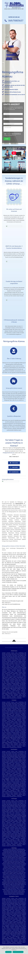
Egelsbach (13, 661)
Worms (15, 698)
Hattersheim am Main (17, 668)
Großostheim (9, 667)
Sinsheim (3, 691)
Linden (15, 678)
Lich (24, 677)
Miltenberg (12, 680)
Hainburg (7, 668)
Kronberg (10, 676)
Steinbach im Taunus (16, 693)
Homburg (8, 672)
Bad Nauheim (15, 655)
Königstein (4, 676)
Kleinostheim (18, 674)
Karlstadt (23, 673)
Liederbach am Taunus (6, 678)
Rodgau (11, 688)
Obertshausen (4, 685)
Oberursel (9, 685)
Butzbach (23, 658)
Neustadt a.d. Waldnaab (11, 683)
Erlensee (24, 661)
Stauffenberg (10, 693)
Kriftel (7, 676)
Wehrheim (16, 695)
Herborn (23, 669)
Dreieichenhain (4, 661)
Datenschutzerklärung (16, 133)
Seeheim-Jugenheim (15, 690)
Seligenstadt (23, 690)
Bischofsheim (23, 657)
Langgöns (10, 677)
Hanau (11, 668)
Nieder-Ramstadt (16, 684)
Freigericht (23, 663)
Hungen (16, 672)
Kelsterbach (9, 674)
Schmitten (19, 689)
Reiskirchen (24, 687)
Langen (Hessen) (5, 677)
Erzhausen (4, 662)
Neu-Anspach (17, 682)
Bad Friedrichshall (20, 654)
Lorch (3, 679)
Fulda (13, 665)
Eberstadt (9, 661)
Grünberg (24, 667)
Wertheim (14, 696)
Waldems (8, 695)
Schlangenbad (13, 689)
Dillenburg (14, 660)
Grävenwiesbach (18, 666)
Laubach (14, 677)
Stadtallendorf (4, 693)
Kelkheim (3, 674)
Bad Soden (15, 656)
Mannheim (23, 679)
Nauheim (12, 682)
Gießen (8, 666)
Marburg (3, 680)
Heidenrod (4, 669)
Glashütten (12, 666)
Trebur (20, 694)
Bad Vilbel (19, 656)
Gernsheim (4, 666)
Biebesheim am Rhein (6, 657)
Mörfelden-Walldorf (18, 680)
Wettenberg (19, 696)
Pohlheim (12, 687)
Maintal (16, 679)
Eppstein (20, 661)
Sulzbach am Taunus (9, 694)
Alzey (16, 652)
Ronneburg (15, 688)
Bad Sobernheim (10, 656)
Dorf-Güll (19, 660)
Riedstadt (3, 688)
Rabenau (16, 687)
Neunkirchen (4, 683)
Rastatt (19, 687)
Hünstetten (20, 672)
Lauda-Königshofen (20, 677)
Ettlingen (12, 662)
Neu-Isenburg (23, 682)
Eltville (17, 661)
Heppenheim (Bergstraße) (16, 669)
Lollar (24, 678)
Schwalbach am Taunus (6, 690)
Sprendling (12, 691)
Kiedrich (13, 674)
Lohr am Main (20, 678)
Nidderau (3, 684)
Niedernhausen (9, 684)
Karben (20, 673)
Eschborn (8, 662)
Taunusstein (16, 694)
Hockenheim (19, 671)
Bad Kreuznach (9, 655)
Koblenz (23, 674)
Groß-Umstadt (14, 667)
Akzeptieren (8, 952)
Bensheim (23, 656)
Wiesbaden (4, 698)
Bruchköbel (9, 658)
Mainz (20, 679)
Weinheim (4, 696)
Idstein (3, 673)
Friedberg (3, 665)
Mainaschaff (12, 679)
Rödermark (8, 688)
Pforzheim (24, 685)
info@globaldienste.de (8, 452)
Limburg (12, 678)
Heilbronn (8, 669)
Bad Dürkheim (14, 654)
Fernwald (16, 662)
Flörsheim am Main (22, 662)
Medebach (7, 680)
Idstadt (24, 672)
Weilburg (20, 695)
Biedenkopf (12, 657)
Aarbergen (4, 652)
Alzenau (12, 652)
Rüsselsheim (7, 689)
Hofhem (23, 671)
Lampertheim (15, 676)
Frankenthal (11, 663)
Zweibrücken (19, 698)
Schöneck (23, 689)
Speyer (8, 691)
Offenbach (19, 685)
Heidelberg (23, 668)
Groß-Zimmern (19, 667)
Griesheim (23, 666)
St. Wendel (23, 691)
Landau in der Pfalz (22, 676)
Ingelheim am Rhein (8, 673)
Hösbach (12, 672)
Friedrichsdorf (9, 665)
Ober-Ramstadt (22, 684)
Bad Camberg (8, 654)
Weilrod (24, 695)
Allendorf (8, 652)
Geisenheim (18, 665)
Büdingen (17, 658)
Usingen (23, 694)
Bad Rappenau (21, 655)
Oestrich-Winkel (14, 685)
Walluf (12, 695)
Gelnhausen (23, 665)
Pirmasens (8, 687)
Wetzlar (24, 696)
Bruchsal (13, 658)
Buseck (20, 658)
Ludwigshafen (7, 679)
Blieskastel (4, 658)
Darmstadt (4, 660)
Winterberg (12, 698)
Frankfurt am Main (17, 663)
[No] (26, 949)
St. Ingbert (18, 691)
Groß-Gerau (4, 667)
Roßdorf (19, 688)
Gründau (4, 668)
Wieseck (7, 698)
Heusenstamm (4, 671)
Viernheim (4, 695)
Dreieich (23, 660)
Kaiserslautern (15, 673)
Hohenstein (4, 672)
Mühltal (8, 682)
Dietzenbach (9, 660)
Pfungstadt (4, 687)
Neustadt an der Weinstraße (20, 683)
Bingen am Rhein (18, 657)
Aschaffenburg (20, 652)
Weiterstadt (9, 696)
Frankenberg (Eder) (5, 663)
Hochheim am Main (12, 671)
